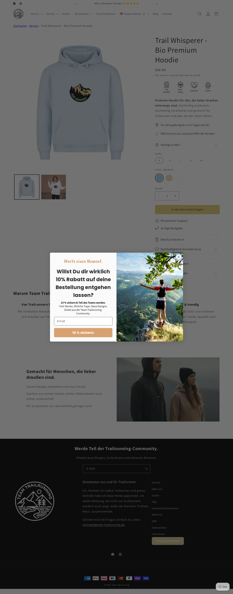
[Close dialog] (179, 257)
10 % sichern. (83, 332)
